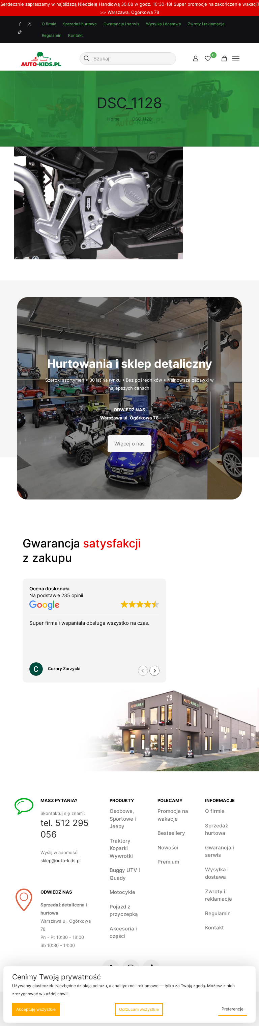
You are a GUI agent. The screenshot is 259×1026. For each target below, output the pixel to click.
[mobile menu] (236, 58)
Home (113, 119)
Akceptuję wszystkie (36, 1009)
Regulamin (51, 35)
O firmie (49, 24)
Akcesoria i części (123, 932)
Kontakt (75, 35)
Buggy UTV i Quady (125, 874)
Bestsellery (171, 833)
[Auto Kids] (41, 58)
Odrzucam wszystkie (139, 1009)
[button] (154, 671)
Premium (168, 861)
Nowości (167, 847)
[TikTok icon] (20, 32)
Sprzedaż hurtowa (80, 24)
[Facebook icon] (20, 24)
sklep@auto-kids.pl (60, 860)
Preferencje (232, 1008)
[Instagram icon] (29, 24)
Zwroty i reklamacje (206, 24)
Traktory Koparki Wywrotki (121, 848)
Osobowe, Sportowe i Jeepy (123, 818)
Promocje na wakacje (172, 815)
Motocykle (122, 892)
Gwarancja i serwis (121, 24)
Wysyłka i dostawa (163, 24)
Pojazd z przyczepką (124, 910)
